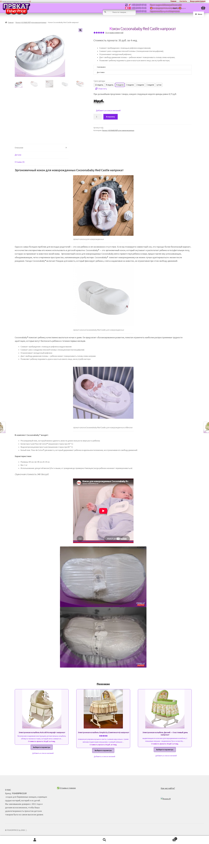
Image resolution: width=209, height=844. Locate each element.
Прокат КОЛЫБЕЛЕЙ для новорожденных (30, 22)
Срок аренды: (99, 81)
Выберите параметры (41, 747)
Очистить (102, 88)
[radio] (99, 85)
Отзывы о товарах (68, 788)
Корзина (157, 838)
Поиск (104, 840)
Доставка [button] (100, 72)
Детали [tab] (18, 155)
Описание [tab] (19, 147)
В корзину (110, 116)
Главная (11, 22)
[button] (80, 30)
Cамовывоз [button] (101, 67)
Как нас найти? (168, 788)
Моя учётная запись (35, 840)
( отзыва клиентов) (114, 32)
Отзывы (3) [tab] (19, 162)
